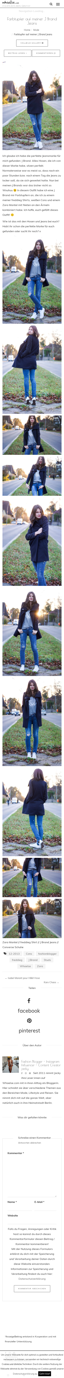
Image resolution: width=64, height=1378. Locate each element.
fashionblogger (47, 953)
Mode (36, 30)
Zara (40, 966)
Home (27, 30)
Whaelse (25, 966)
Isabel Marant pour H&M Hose (22, 978)
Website (13, 1215)
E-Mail (39, 1202)
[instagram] (26, 1073)
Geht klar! (44, 1373)
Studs (47, 960)
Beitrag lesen (17, 53)
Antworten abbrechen (29, 1142)
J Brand (33, 960)
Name (12, 1202)
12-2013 (14, 953)
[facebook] (21, 1073)
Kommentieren (45, 53)
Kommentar (16, 1153)
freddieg (17, 960)
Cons (29, 953)
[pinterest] (30, 1073)
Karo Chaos (51, 982)
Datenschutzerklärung (23, 1373)
